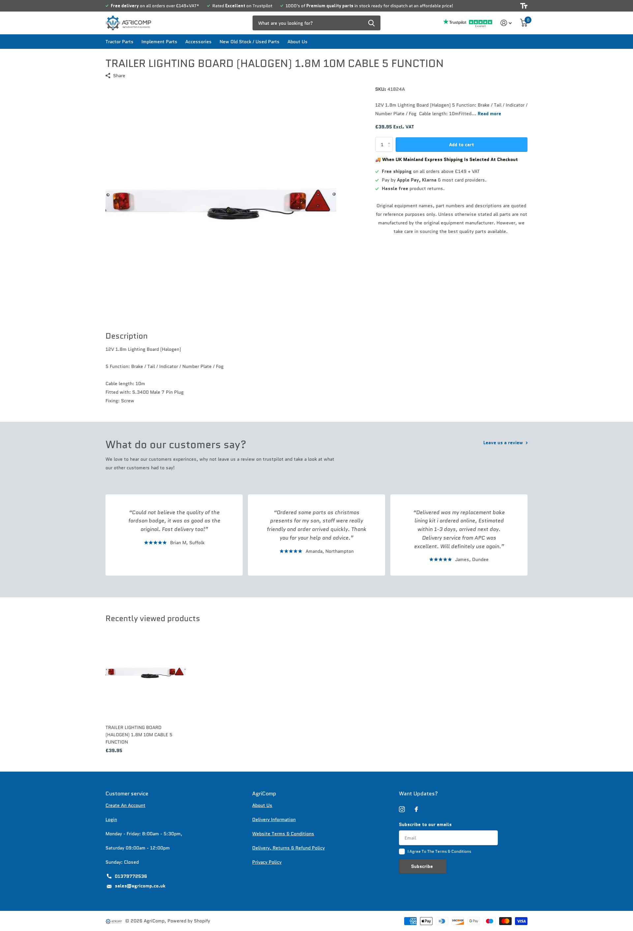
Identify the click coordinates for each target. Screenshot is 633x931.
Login (111, 819)
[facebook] (416, 809)
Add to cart (461, 144)
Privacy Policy (267, 862)
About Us (297, 41)
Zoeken (371, 23)
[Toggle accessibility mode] (524, 6)
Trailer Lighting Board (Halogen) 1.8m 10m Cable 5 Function (139, 734)
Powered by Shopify (188, 920)
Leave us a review (503, 442)
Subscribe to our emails (425, 824)
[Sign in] (506, 23)
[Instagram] (402, 809)
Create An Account (125, 805)
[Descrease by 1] (390, 150)
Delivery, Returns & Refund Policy (288, 848)
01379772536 (131, 876)
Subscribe (422, 866)
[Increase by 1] (390, 139)
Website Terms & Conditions (283, 833)
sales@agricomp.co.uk (140, 885)
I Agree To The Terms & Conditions (439, 851)
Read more (489, 113)
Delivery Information (274, 819)
